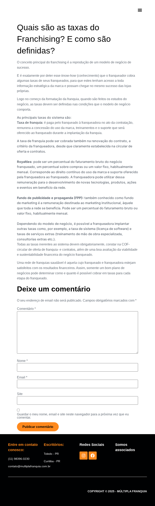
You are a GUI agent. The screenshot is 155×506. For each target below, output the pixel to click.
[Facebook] (93, 456)
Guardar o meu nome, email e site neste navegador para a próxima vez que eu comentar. (73, 416)
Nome (22, 360)
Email (22, 377)
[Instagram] (84, 456)
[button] (140, 10)
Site (20, 394)
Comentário (26, 308)
